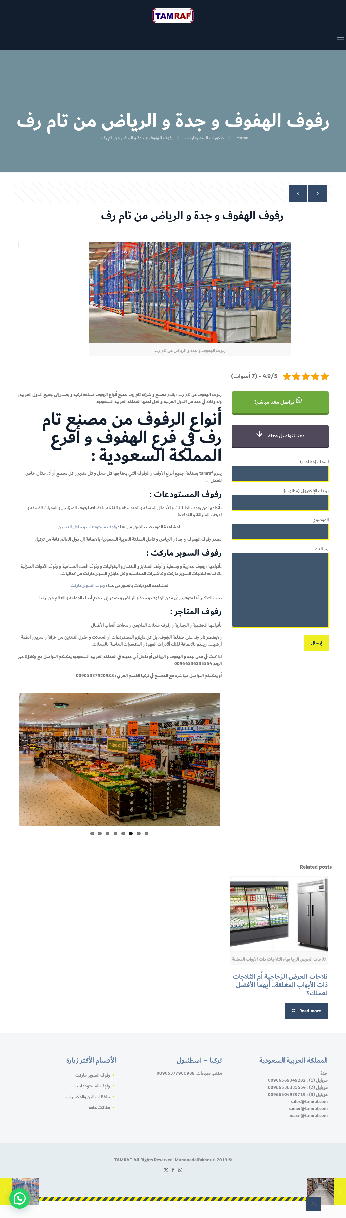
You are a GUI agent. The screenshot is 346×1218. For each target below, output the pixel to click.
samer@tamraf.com (308, 1109)
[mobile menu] (340, 40)
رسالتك (322, 549)
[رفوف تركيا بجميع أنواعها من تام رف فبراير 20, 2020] (6, 1191)
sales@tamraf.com (309, 1102)
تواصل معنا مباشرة (275, 402)
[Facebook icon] (173, 1170)
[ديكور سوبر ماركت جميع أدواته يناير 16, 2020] (340, 1191)
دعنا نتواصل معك (285, 435)
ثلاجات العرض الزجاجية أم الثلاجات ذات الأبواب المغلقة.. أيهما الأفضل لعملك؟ (280, 984)
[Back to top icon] (313, 1204)
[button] (19, 1198)
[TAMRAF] (173, 15)
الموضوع (321, 520)
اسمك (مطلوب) (314, 462)
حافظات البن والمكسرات (88, 1097)
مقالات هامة (99, 1108)
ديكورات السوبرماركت (204, 138)
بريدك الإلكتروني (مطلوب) (306, 491)
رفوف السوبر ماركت (87, 586)
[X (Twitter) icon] (166, 1170)
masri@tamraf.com (309, 1116)
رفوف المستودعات (93, 1086)
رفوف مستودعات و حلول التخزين (87, 527)
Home (242, 138)
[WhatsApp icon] (180, 1170)
